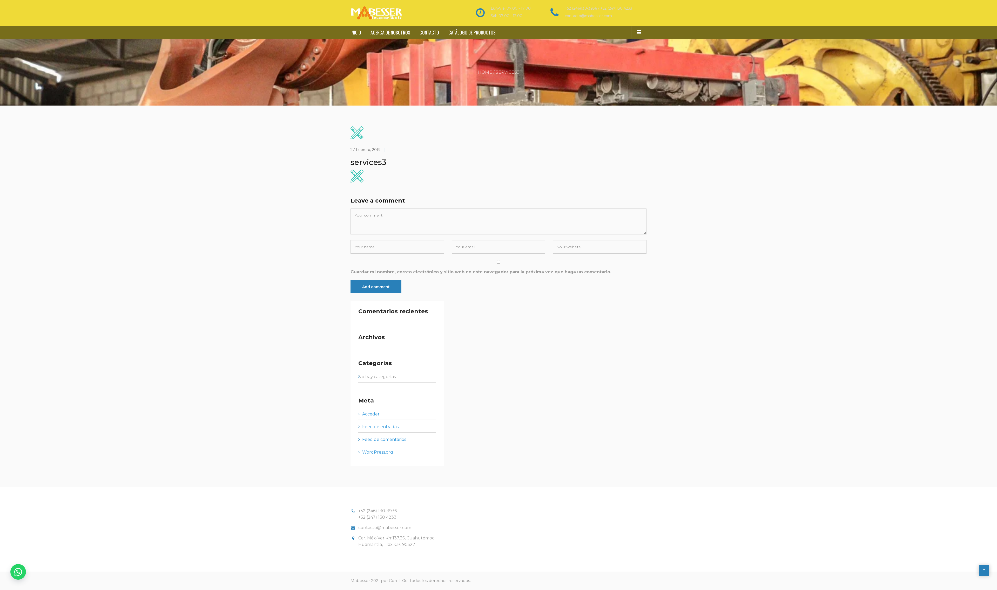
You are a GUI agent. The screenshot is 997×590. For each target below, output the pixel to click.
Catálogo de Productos (472, 32)
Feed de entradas (380, 426)
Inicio (356, 32)
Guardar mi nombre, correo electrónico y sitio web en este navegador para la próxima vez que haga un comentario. (481, 271)
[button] (18, 572)
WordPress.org (377, 452)
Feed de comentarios (384, 439)
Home (485, 72)
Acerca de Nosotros (390, 32)
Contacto (429, 32)
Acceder (371, 414)
